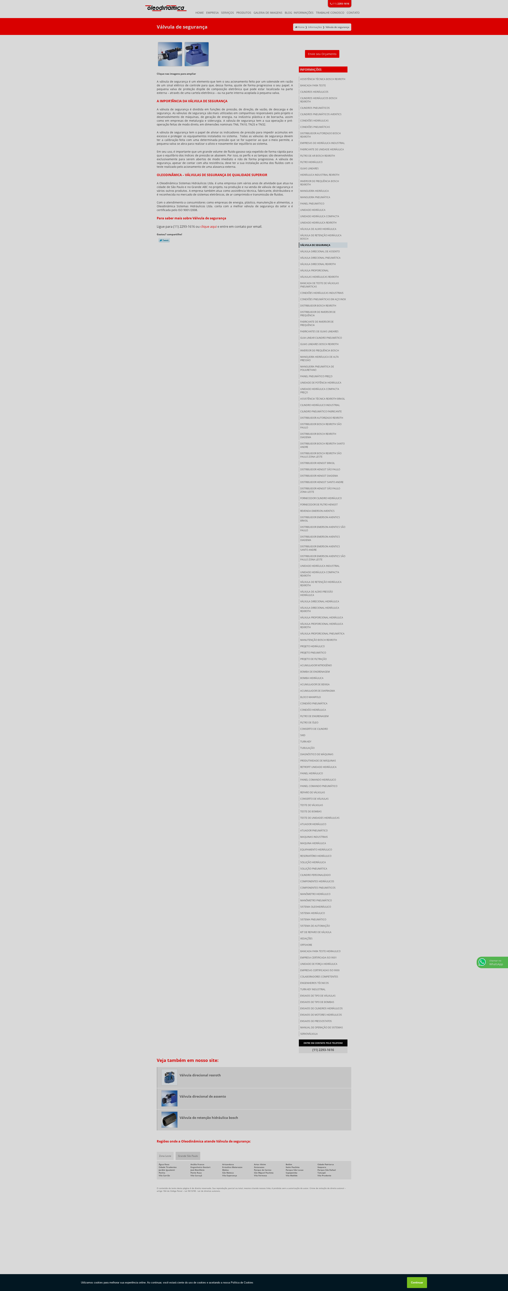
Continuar (417, 1282)
